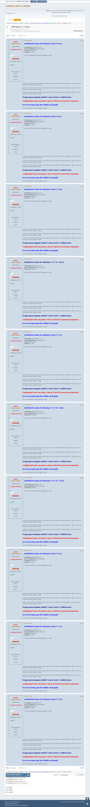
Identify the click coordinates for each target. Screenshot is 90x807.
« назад (75, 31)
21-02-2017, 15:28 (28, 696)
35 (25, 35)
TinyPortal (62, 801)
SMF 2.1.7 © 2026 (8, 801)
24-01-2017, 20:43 (28, 550)
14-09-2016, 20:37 (28, 40)
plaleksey (47, 23)
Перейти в (55, 775)
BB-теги (8, 787)
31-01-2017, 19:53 (28, 623)
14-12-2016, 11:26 (28, 404)
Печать (82, 35)
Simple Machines (16, 801)
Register (70, 10)
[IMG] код (8, 790)
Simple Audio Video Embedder (11, 803)
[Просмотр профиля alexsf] (9, 30)
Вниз (7, 35)
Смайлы (8, 789)
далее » (81, 31)
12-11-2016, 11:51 (28, 259)
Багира (58, 23)
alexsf (16, 42)
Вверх (7, 768)
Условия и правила (75, 801)
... (24, 35)
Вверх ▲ (83, 801)
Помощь (68, 801)
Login (75, 10)
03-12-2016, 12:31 (28, 332)
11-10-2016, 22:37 (28, 113)
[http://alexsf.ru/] (10, 68)
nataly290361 (53, 23)
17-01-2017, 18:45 (28, 477)
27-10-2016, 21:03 (28, 186)
